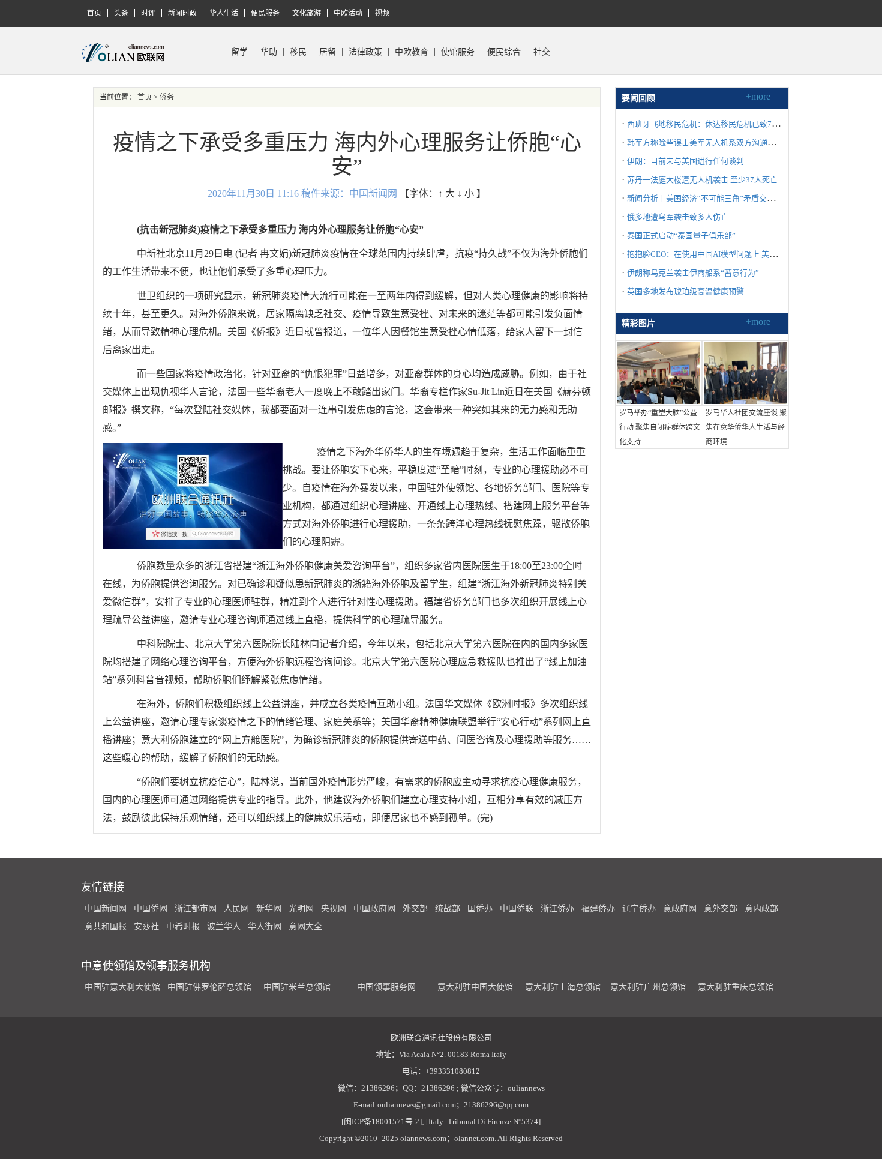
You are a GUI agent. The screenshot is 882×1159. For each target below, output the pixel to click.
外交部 (415, 908)
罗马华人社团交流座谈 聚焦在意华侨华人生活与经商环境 (746, 427)
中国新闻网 (106, 908)
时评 (148, 13)
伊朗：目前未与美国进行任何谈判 (685, 161)
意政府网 (680, 908)
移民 (298, 52)
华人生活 (223, 13)
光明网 (301, 908)
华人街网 (264, 926)
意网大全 (305, 926)
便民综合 (504, 52)
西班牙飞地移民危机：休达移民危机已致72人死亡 (713, 123)
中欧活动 (348, 13)
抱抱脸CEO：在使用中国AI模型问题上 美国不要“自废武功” (729, 254)
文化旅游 (306, 13)
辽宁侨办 (639, 908)
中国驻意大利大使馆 (122, 987)
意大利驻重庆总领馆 (735, 987)
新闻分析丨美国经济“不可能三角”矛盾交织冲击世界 (716, 198)
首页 (94, 13)
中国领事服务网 (386, 987)
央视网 (333, 908)
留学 (239, 52)
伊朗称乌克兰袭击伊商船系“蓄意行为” (693, 272)
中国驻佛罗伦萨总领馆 (209, 987)
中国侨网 (150, 908)
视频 (382, 13)
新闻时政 (182, 13)
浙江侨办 (557, 908)
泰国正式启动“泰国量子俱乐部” (681, 235)
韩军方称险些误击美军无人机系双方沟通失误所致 (713, 142)
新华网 (268, 908)
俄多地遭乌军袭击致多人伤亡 (677, 216)
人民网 (236, 908)
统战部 (447, 908)
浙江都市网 (196, 908)
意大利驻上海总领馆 (561, 987)
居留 (327, 52)
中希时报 (183, 926)
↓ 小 (465, 193)
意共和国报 (106, 926)
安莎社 (146, 926)
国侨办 (480, 908)
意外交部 (720, 908)
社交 (541, 52)
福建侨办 (598, 908)
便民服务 (265, 13)
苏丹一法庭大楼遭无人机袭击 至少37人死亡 (702, 179)
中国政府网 (374, 908)
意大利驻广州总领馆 (648, 987)
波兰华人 (224, 926)
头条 (121, 13)
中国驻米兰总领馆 (297, 987)
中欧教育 (411, 52)
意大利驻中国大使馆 (475, 987)
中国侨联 (516, 908)
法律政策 (365, 52)
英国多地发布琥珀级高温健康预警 (685, 291)
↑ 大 (446, 193)
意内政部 (761, 908)
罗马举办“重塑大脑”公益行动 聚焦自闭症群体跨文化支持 (659, 427)
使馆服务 (458, 52)
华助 (268, 52)
